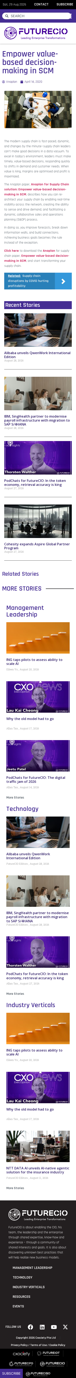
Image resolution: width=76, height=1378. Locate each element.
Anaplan (49, 251)
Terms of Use (38, 1345)
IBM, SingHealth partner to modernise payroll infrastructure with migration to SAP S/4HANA (37, 420)
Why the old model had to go (30, 718)
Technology (22, 809)
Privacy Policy (19, 1345)
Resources (21, 1296)
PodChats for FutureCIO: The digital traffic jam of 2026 (35, 779)
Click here (11, 251)
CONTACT (41, 4)
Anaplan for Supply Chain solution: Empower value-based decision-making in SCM (36, 189)
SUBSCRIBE (65, 4)
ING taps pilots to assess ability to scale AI (34, 661)
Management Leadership (25, 611)
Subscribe (11, 1373)
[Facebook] (30, 1327)
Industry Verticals (30, 1005)
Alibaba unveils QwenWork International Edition (37, 355)
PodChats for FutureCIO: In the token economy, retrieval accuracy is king (35, 482)
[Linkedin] (42, 1327)
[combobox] (36, 16)
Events (18, 1306)
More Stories (15, 797)
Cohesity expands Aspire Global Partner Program (37, 546)
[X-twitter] (65, 1327)
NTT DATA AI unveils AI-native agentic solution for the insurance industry (37, 1170)
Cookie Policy (57, 1345)
